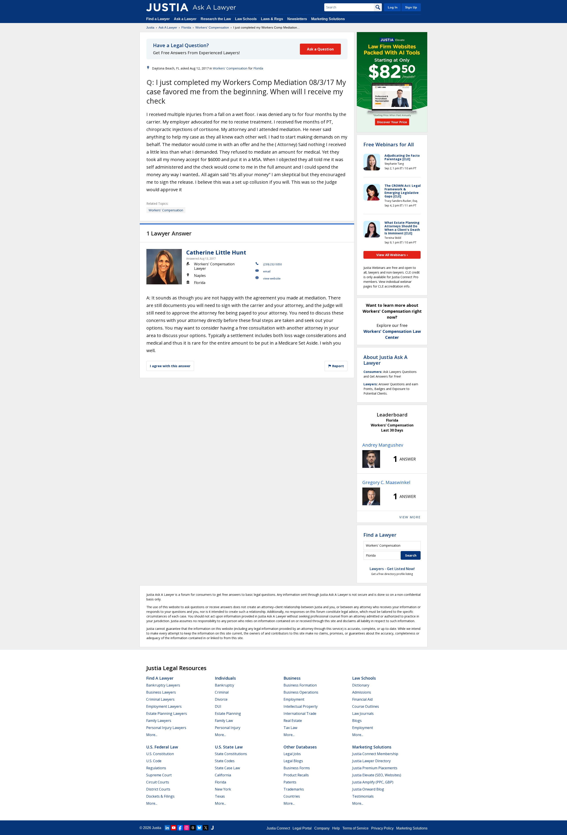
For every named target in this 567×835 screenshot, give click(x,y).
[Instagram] (186, 827)
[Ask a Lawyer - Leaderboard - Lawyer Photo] (371, 459)
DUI (218, 706)
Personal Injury (227, 727)
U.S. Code (153, 760)
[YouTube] (173, 827)
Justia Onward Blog (368, 789)
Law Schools (246, 19)
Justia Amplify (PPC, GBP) (372, 782)
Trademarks (294, 789)
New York (223, 789)
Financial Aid (362, 699)
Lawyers (370, 384)
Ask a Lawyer (185, 19)
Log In (393, 7)
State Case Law (227, 768)
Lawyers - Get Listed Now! (392, 568)
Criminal (222, 692)
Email (266, 271)
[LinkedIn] (167, 827)
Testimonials (363, 796)
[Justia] (167, 7)
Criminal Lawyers (160, 699)
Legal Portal (302, 828)
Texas (220, 796)
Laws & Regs (272, 19)
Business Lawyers (161, 692)
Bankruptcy (224, 685)
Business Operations (301, 692)
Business (292, 678)
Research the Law (216, 19)
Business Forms (297, 768)
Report (337, 366)
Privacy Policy (382, 828)
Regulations (156, 768)
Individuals (225, 678)
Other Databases (300, 747)
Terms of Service (355, 828)
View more (410, 517)
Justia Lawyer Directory (371, 760)
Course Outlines (365, 706)
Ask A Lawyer (168, 27)
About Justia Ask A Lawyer (385, 360)
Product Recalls (296, 775)
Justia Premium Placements (374, 768)
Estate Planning (228, 713)
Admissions (361, 692)
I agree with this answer (170, 366)
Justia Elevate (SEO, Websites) (376, 775)
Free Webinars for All (388, 144)
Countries (292, 796)
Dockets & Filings (160, 796)
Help (336, 828)
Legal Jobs (292, 753)
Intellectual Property (301, 706)
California (223, 775)
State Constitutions (231, 753)
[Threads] (193, 827)
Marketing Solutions (328, 19)
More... (151, 734)
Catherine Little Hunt (216, 252)
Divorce (221, 699)
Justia (150, 27)
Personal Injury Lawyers (166, 727)
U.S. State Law (229, 747)
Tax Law (290, 727)
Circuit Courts (157, 782)
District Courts (158, 789)
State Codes (225, 760)
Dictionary (360, 685)
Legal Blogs (293, 760)
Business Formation (300, 685)
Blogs (357, 720)
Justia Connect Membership (375, 753)
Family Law (224, 720)
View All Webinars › (392, 255)
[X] (205, 827)
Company (322, 828)
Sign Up (411, 7)
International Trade (300, 713)
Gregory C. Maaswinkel (386, 482)
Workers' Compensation (212, 27)
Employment (294, 699)
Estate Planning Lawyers (166, 713)
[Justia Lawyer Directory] (212, 827)
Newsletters (297, 19)
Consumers (372, 372)
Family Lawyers (158, 720)
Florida (186, 27)
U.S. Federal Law (162, 747)
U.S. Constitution (160, 753)
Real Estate (293, 720)
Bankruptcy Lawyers (163, 685)
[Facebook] (180, 827)
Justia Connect (278, 828)
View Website (272, 278)
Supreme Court (159, 775)
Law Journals (363, 713)
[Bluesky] (199, 827)
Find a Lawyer (158, 19)
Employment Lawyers (164, 706)
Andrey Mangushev (382, 445)
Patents (290, 782)
